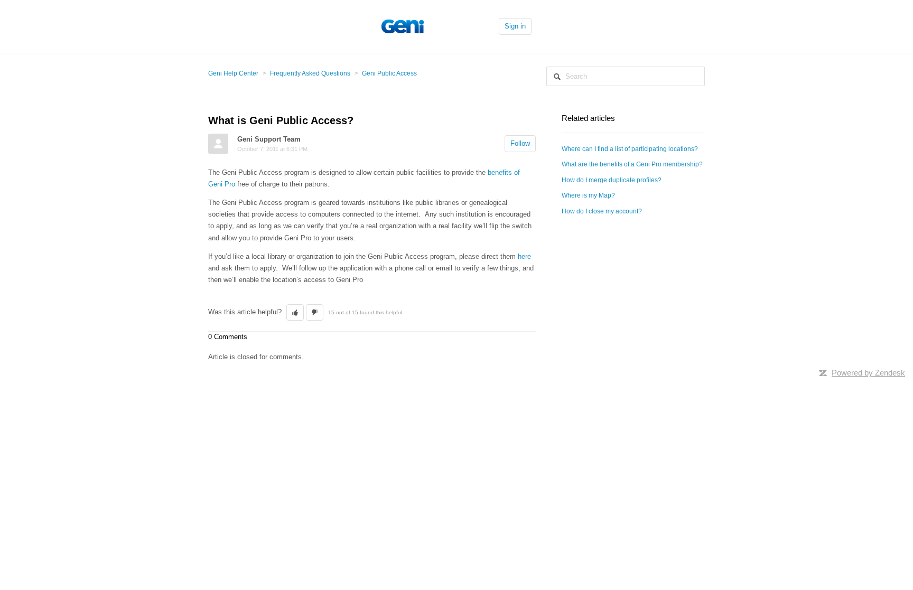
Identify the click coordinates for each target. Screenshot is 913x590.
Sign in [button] (515, 26)
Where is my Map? (588, 195)
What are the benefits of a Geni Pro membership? (632, 164)
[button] (295, 312)
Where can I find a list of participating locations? (630, 149)
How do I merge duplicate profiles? (612, 180)
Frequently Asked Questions (310, 73)
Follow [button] (520, 143)
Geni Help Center (233, 73)
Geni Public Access (389, 73)
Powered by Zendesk (868, 372)
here (524, 256)
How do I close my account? (602, 211)
